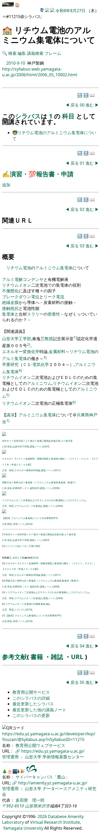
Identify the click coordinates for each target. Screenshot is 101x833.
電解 (19, 279)
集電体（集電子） (68, 482)
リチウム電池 (18, 268)
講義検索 (35, 53)
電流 (60, 297)
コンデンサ (33, 279)
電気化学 (40, 364)
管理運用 (11, 757)
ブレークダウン (16, 297)
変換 (27, 351)
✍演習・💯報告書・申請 (38, 174)
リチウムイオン (16, 285)
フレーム (53, 53)
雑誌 (57, 656)
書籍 (37, 656)
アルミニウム (47, 268)
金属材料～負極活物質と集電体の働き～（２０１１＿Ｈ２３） (58, 458)
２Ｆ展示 (30, 440)
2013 (28, 609)
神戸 (93, 415)
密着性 (54, 314)
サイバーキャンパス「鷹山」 (42, 777)
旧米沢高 (18, 440)
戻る (74, 105)
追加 (6, 185)
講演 (10, 415)
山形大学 (33, 757)
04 (82, 646)
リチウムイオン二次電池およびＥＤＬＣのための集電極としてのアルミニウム (45, 500)
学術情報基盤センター (63, 757)
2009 (56, 488)
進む (89, 105)
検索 (12, 53)
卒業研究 (10, 364)
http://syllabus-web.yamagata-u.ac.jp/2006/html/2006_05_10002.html (39, 72)
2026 (42, 816)
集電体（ (30, 482)
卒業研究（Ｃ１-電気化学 (25, 488)
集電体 (66, 268)
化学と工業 (18, 557)
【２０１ (18, 458)
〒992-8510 (13, 806)
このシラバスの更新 (31, 715)
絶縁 (6, 302)
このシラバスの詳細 (31, 698)
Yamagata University (23, 828)
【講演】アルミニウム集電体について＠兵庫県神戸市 (30, 518)
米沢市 (43, 806)
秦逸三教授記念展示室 (48, 440)
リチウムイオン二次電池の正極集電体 (25, 604)
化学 (35, 351)
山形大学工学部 (16, 338)
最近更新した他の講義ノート (39, 710)
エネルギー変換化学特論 (27, 470)
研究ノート (19, 524)
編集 (22, 53)
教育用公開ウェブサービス (40, 745)
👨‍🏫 (15, 132)
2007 (45, 446)
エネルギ (6, 458)
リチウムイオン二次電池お (28, 506)
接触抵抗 (10, 308)
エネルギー (12, 351)
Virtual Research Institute (55, 822)
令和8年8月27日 (70, 10)
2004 (59, 506)
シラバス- (19, 609)
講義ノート (35, 446)
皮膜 (14, 302)
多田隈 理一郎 (30, 800)
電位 (35, 297)
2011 (57, 470)
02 (82, 209)
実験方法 (6, 482)
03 (82, 246)
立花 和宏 (8, 470)
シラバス (28, 116)
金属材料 (57, 351)
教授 (49, 338)
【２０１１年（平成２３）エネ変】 (20, 569)
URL (77, 656)
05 (82, 682)
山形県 (31, 806)
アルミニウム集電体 (47, 482)
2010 (29, 524)
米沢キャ (6, 440)
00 (82, 105)
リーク (50, 297)
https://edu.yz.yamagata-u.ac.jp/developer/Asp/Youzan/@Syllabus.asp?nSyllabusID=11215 (48, 736)
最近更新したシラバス (33, 704)
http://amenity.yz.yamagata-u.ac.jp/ (52, 783)
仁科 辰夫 (7, 446)
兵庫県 (83, 415)
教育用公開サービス (31, 692)
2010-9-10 (15, 63)
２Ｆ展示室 (67, 440)
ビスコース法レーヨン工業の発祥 (22, 546)
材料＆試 (18, 482)
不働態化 (10, 291)
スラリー (35, 314)
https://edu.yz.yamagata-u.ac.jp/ (52, 751)
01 (82, 163)
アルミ (8, 279)
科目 (69, 116)
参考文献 (14, 656)
